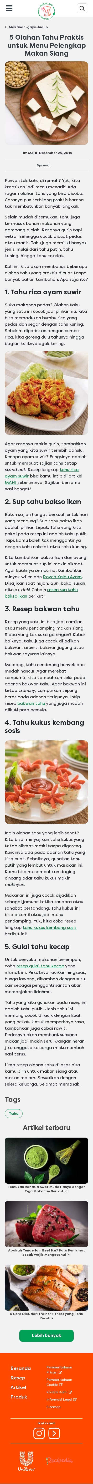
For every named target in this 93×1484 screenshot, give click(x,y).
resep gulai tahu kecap (40, 966)
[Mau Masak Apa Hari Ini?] (82, 8)
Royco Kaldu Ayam (62, 576)
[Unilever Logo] (26, 1469)
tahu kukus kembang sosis (50, 927)
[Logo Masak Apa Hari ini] (46, 20)
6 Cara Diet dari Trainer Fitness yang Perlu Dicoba (46, 1316)
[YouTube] (54, 1438)
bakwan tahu (31, 703)
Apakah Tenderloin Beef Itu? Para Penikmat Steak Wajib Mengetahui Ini (46, 1252)
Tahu (14, 1113)
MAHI (11, 482)
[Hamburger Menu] (9, 7)
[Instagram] (39, 1438)
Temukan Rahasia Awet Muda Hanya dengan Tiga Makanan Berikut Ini (47, 1189)
